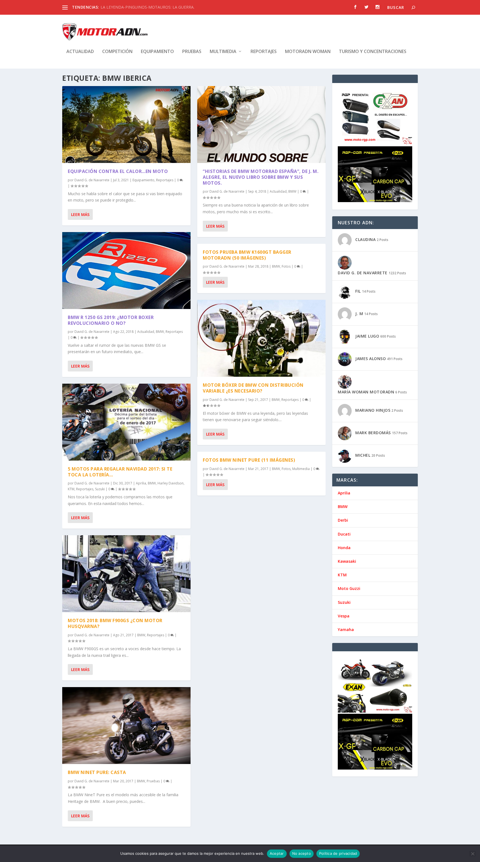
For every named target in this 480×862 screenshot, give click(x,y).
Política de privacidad (338, 853)
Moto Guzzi (349, 588)
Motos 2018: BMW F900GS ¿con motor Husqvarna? (115, 623)
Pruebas (191, 51)
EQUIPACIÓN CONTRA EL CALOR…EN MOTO (118, 171)
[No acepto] (472, 853)
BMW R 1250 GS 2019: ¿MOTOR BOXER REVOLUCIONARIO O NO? (111, 320)
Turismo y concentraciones (372, 51)
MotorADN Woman (308, 51)
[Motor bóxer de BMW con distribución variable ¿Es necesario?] (261, 338)
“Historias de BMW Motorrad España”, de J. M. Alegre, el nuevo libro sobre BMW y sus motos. (260, 177)
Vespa (343, 616)
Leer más (80, 214)
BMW (160, 331)
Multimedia (223, 51)
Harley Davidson (171, 483)
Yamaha (346, 629)
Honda (344, 547)
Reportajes (264, 51)
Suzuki (100, 489)
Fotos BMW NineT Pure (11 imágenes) (249, 460)
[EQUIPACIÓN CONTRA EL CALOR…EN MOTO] (126, 124)
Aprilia (141, 483)
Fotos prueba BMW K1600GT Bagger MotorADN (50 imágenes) (247, 255)
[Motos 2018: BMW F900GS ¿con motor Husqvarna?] (126, 573)
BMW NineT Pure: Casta (97, 772)
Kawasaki (347, 561)
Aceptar (277, 853)
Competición (117, 51)
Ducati (344, 534)
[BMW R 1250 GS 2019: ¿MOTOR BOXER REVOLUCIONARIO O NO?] (126, 270)
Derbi (343, 520)
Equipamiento (157, 51)
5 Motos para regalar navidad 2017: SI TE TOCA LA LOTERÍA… (120, 472)
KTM (71, 489)
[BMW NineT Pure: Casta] (126, 725)
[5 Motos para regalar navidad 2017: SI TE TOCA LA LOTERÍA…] (126, 422)
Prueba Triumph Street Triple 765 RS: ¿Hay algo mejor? (150, 7)
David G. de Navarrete (91, 180)
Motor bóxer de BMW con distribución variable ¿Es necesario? (253, 388)
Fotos (286, 266)
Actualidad (80, 51)
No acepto (301, 853)
